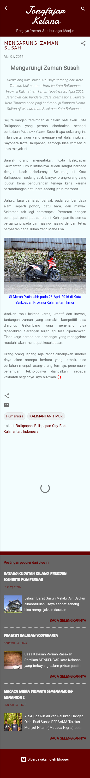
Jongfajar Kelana (45, 15)
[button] (83, 44)
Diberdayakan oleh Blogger (48, 759)
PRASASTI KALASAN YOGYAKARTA (31, 635)
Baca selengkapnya (68, 620)
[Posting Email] (7, 407)
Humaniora (14, 416)
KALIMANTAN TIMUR (46, 416)
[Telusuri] (83, 9)
